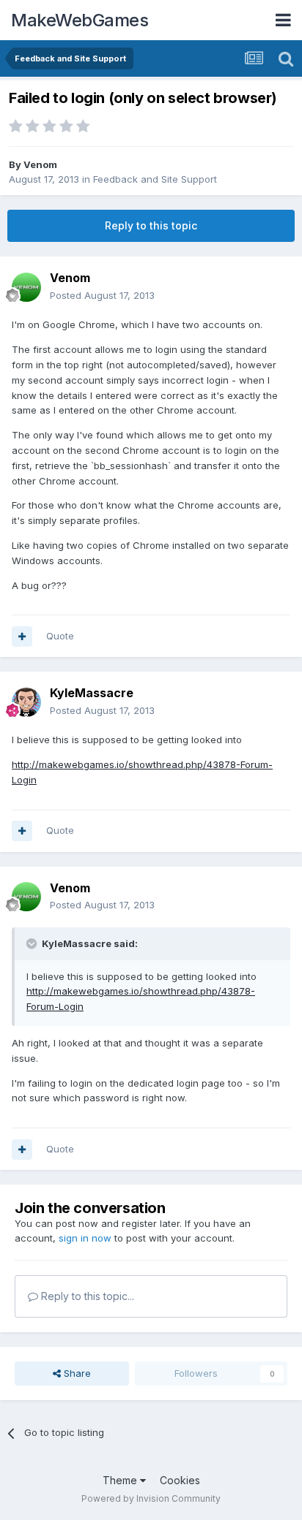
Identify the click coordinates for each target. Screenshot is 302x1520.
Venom (40, 164)
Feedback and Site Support (155, 179)
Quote (60, 636)
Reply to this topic (151, 225)
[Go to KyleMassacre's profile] (26, 702)
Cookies (180, 1480)
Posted (102, 295)
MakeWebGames (79, 20)
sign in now (85, 1238)
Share (76, 1373)
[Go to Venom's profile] (26, 287)
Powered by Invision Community (151, 1498)
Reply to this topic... (86, 1296)
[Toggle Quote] (33, 943)
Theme (121, 1480)
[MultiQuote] (22, 636)
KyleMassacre (91, 692)
